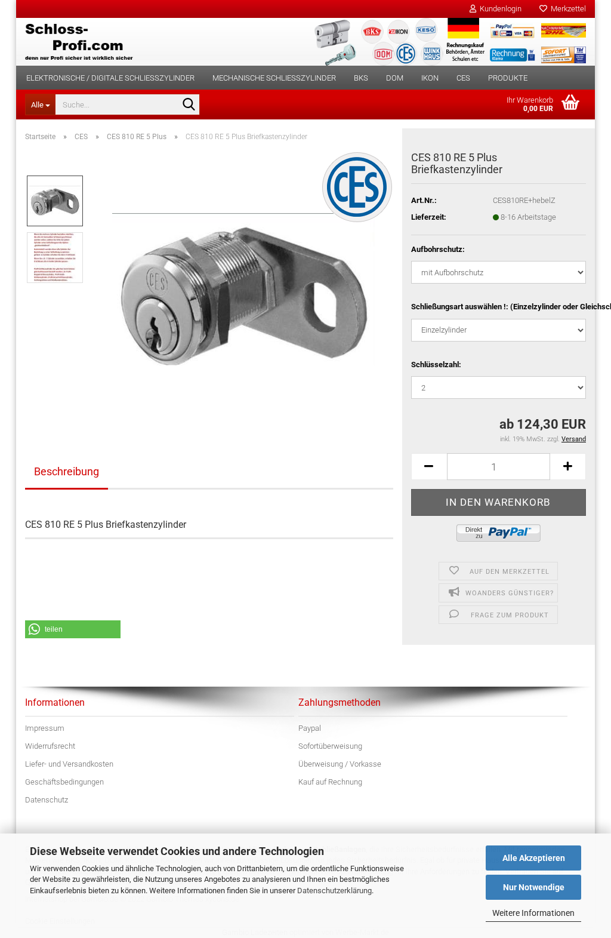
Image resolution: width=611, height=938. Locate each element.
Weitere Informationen (533, 913)
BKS (361, 77)
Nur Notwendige (533, 887)
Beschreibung (66, 471)
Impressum (44, 728)
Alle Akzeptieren (533, 858)
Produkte (507, 77)
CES (463, 77)
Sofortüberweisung (330, 746)
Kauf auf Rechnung (330, 781)
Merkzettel (566, 8)
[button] (429, 466)
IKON (430, 77)
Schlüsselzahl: (436, 364)
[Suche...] (188, 105)
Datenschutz (46, 799)
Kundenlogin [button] (498, 8)
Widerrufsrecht (50, 746)
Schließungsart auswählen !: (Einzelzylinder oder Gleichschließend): (498, 306)
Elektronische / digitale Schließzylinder (110, 77)
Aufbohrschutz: (438, 249)
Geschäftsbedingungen (64, 781)
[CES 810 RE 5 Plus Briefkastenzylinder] (243, 285)
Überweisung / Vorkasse (339, 763)
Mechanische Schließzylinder (274, 77)
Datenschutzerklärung (334, 890)
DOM (394, 77)
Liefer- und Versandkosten (69, 763)
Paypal (309, 728)
